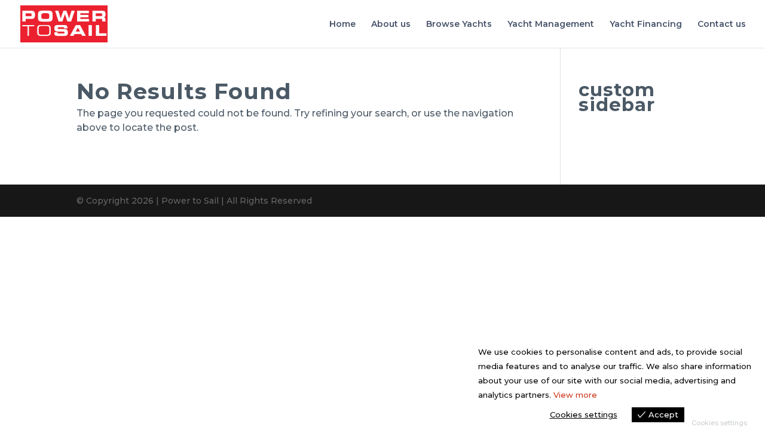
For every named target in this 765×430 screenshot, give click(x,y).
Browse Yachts (459, 24)
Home (342, 24)
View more (575, 395)
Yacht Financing (646, 24)
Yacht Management (550, 24)
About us (391, 24)
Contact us (721, 24)
